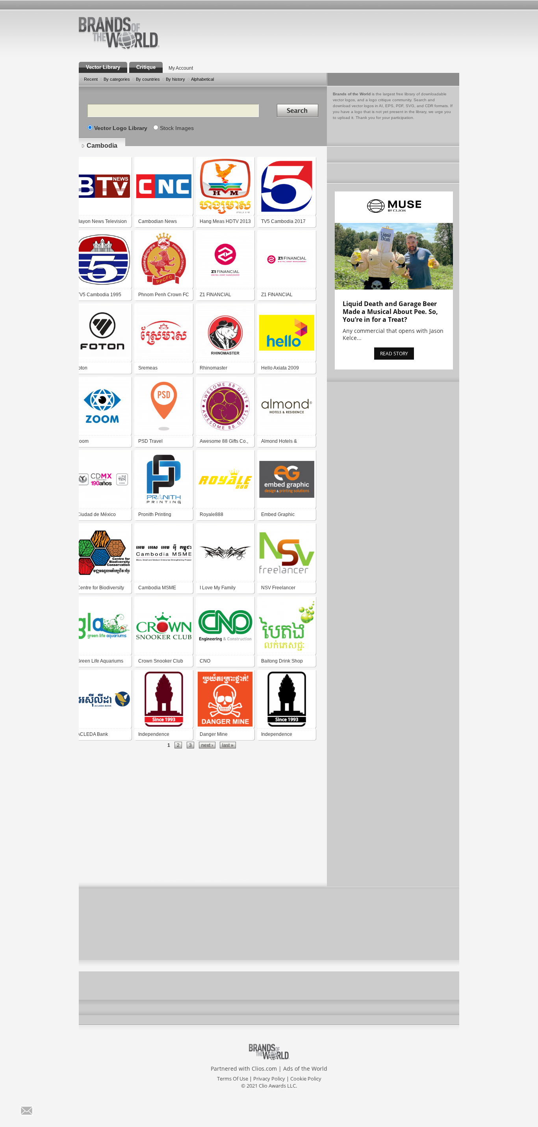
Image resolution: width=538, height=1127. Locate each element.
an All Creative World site (145, 49)
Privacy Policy (269, 1078)
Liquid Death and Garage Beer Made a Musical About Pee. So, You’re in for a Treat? (390, 311)
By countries (148, 79)
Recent (91, 79)
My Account (181, 68)
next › (207, 745)
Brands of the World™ (119, 33)
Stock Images (177, 128)
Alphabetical (202, 79)
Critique (146, 67)
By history (175, 79)
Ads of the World (305, 1068)
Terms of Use (232, 1078)
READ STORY (394, 353)
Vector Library (103, 67)
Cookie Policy (305, 1078)
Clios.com (264, 1068)
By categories (117, 79)
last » (228, 745)
